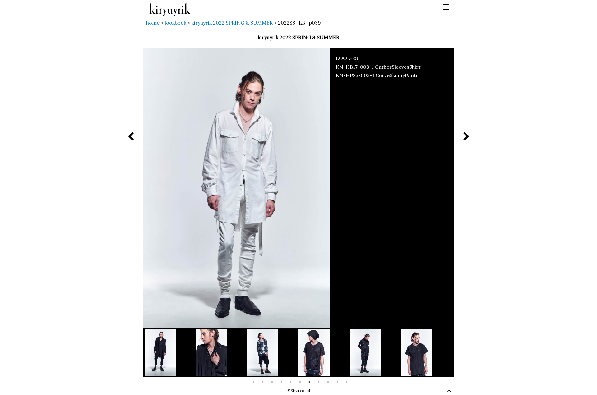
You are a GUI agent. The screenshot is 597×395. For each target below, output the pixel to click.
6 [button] (300, 382)
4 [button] (281, 382)
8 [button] (319, 382)
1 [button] (253, 382)
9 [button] (328, 382)
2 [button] (263, 382)
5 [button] (291, 382)
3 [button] (272, 382)
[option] (170, 352)
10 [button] (337, 382)
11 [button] (347, 382)
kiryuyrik (169, 7)
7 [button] (309, 382)
